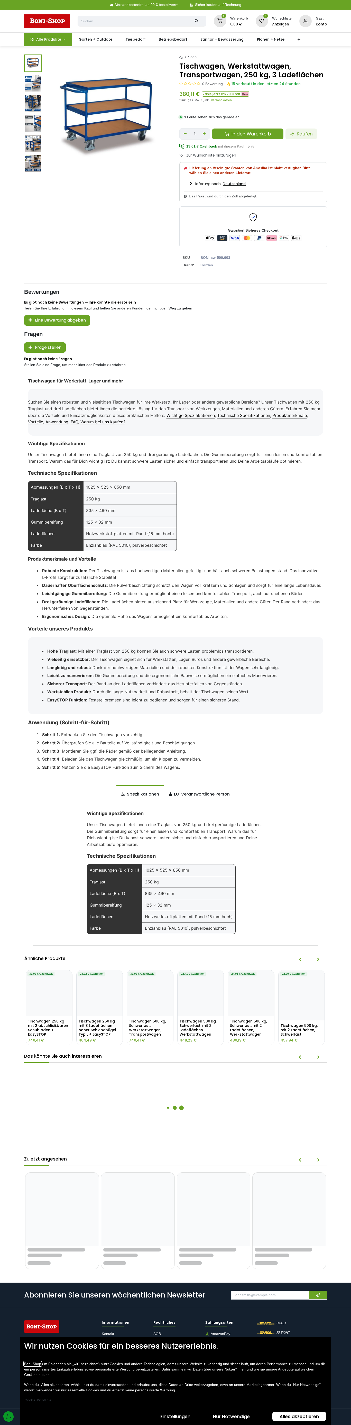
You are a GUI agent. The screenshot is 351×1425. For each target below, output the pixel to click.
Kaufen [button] (304, 134)
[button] (225, 94)
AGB (157, 1334)
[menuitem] (48, 39)
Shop (192, 57)
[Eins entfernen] (185, 134)
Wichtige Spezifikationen (191, 415)
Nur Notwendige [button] (231, 1416)
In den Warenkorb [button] (250, 134)
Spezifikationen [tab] (142, 794)
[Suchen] (196, 21)
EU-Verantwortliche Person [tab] (201, 794)
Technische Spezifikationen (243, 415)
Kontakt (108, 1334)
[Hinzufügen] (204, 134)
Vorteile (35, 421)
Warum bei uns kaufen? (102, 421)
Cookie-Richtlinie (37, 1400)
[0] (220, 21)
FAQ (74, 421)
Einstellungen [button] (175, 1416)
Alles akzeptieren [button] (299, 1416)
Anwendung (56, 421)
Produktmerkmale (289, 415)
